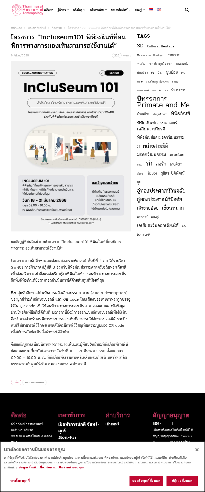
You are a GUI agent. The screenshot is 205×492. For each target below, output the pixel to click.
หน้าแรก (48, 10)
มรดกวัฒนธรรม (151, 154)
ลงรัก (161, 164)
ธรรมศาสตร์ (143, 90)
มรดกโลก (177, 155)
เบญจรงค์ (142, 217)
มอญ (139, 164)
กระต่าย (141, 64)
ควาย (140, 81)
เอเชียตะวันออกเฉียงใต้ (157, 225)
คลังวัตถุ (77, 10)
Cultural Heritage (160, 46)
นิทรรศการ (178, 90)
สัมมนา (140, 174)
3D (140, 46)
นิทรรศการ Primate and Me (163, 102)
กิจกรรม (57, 28)
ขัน (152, 73)
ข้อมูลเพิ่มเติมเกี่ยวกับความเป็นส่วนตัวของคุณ (51, 467)
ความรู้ (138, 10)
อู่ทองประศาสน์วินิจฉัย (159, 199)
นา (166, 90)
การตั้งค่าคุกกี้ (20, 480)
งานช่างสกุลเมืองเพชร (157, 81)
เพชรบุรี (155, 217)
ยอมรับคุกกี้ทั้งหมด (146, 480)
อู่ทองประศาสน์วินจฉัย (161, 191)
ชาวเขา (176, 81)
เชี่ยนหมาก (173, 208)
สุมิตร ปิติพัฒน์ (172, 173)
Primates (173, 54)
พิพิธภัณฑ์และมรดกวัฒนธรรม (160, 137)
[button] (187, 10)
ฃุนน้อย (172, 72)
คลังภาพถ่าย (97, 10)
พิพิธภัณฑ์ (180, 114)
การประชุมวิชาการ (161, 63)
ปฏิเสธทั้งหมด (182, 480)
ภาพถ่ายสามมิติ (152, 146)
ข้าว (160, 72)
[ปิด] (197, 449)
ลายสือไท (176, 164)
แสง (184, 226)
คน (183, 72)
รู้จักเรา (62, 10)
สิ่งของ (152, 173)
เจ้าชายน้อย (147, 208)
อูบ (139, 182)
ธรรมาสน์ (157, 90)
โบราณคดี (143, 234)
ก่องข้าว (142, 72)
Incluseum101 (34, 382)
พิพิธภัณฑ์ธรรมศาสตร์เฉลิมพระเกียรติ (157, 126)
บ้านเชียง (143, 114)
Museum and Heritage (150, 55)
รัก (149, 163)
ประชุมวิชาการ (160, 114)
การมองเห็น (182, 64)
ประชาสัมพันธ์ (119, 10)
